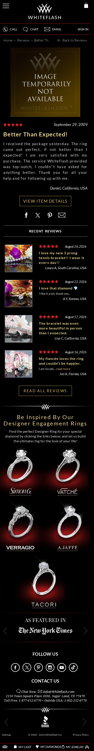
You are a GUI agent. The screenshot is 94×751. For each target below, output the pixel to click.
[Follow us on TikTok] (73, 671)
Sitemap (6, 734)
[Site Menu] (6, 5)
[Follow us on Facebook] (15, 671)
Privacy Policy (81, 734)
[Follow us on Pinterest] (38, 671)
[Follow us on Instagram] (50, 671)
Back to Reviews (75, 40)
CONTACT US (45, 680)
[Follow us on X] (27, 671)
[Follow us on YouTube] (61, 671)
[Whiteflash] (44, 11)
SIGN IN (83, 29)
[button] (30, 31)
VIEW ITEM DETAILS (45, 201)
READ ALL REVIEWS (45, 391)
